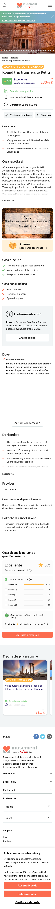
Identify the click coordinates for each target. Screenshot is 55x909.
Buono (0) (12, 595)
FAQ (5, 837)
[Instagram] (49, 736)
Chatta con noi (27, 337)
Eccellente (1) (13, 584)
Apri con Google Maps (26, 422)
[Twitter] (42, 736)
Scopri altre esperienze (31, 247)
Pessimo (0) (13, 605)
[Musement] (27, 5)
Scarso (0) (12, 600)
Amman (14, 57)
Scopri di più (26, 225)
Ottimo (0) (12, 589)
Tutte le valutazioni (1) (20, 579)
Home (5, 57)
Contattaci (8, 841)
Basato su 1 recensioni (24, 83)
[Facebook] (36, 736)
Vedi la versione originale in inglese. (18, 20)
